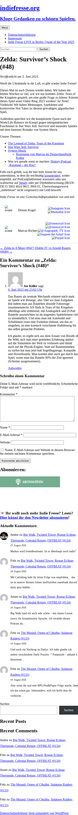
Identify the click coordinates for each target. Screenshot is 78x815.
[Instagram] (58, 208)
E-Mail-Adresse (11, 435)
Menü (5, 27)
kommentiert (52, 175)
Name (5, 427)
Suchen (4, 704)
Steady (23, 182)
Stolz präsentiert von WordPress (48, 813)
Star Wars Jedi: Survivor (23, 147)
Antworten (15, 368)
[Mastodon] (58, 212)
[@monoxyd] (57, 223)
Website (5, 442)
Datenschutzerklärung (22, 34)
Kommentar (8, 394)
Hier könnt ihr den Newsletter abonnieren (34, 517)
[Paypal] (60, 238)
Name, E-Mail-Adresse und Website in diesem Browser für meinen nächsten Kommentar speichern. (37, 451)
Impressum (15, 38)
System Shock (17, 150)
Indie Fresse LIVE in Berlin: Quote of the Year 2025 (41, 42)
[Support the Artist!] (53, 234)
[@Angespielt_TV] (53, 231)
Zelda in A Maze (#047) (17, 248)
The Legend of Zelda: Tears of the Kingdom (36, 143)
